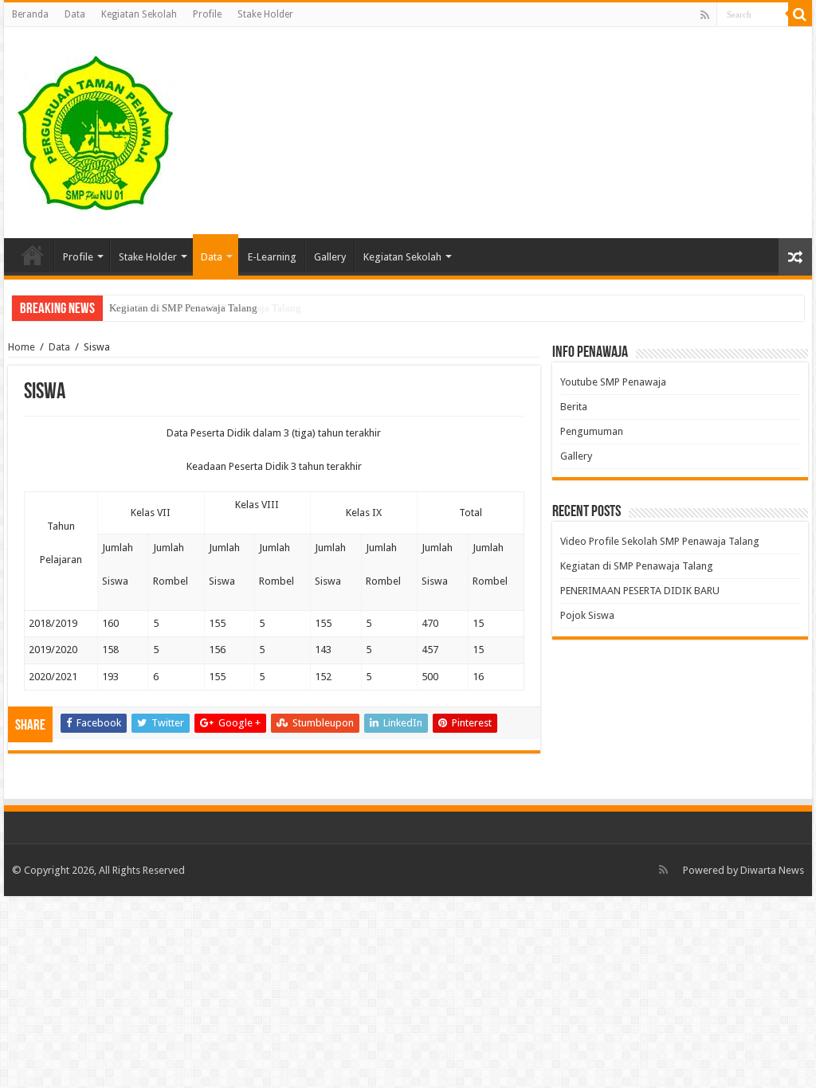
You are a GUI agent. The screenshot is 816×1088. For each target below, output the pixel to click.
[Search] (800, 14)
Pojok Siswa (587, 615)
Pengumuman (591, 431)
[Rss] (705, 15)
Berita (573, 407)
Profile (207, 14)
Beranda (30, 14)
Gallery (330, 257)
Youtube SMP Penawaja (613, 382)
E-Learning (272, 257)
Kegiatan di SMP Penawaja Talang (183, 308)
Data (75, 14)
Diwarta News (772, 870)
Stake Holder (265, 14)
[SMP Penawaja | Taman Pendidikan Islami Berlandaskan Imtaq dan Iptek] (95, 130)
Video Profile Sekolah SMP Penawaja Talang (659, 541)
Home (21, 347)
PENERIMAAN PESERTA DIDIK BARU (640, 591)
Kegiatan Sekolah (139, 14)
